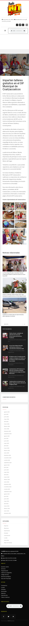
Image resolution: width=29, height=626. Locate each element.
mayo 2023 (6, 501)
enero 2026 (6, 428)
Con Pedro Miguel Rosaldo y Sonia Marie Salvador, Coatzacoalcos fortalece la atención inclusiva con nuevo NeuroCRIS (14, 274)
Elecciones (6, 528)
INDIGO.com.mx (11, 620)
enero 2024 (6, 482)
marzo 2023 (6, 506)
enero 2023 (6, 511)
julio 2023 (6, 496)
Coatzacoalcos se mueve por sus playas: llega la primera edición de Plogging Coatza (17, 383)
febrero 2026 (7, 426)
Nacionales (6, 540)
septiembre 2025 (7, 433)
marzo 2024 (6, 477)
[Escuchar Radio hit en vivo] (14, 606)
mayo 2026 (6, 419)
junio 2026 (6, 416)
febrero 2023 (7, 508)
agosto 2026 (6, 412)
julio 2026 (6, 414)
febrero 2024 (7, 479)
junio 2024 (6, 469)
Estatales (6, 533)
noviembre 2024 (7, 457)
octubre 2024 (7, 460)
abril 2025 (6, 445)
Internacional (7, 535)
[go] (24, 324)
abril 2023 (6, 503)
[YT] (23, 25)
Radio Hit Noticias (8, 542)
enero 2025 (6, 453)
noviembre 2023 (7, 486)
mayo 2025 (6, 443)
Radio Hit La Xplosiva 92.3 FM (15, 69)
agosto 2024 (6, 465)
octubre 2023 (7, 489)
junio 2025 (6, 441)
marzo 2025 (6, 448)
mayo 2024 (6, 472)
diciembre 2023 (7, 484)
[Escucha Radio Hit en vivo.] (18, 30)
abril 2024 (6, 474)
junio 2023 (6, 498)
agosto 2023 (6, 494)
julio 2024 (6, 467)
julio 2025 (6, 438)
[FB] (17, 25)
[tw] (20, 25)
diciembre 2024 (7, 455)
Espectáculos (7, 530)
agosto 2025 (6, 436)
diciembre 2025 (7, 431)
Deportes (6, 525)
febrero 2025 (7, 450)
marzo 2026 (6, 424)
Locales (9, 72)
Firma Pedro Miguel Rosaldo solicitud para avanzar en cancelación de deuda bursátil (16, 347)
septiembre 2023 (7, 491)
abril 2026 (6, 421)
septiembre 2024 (7, 462)
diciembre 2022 (7, 513)
